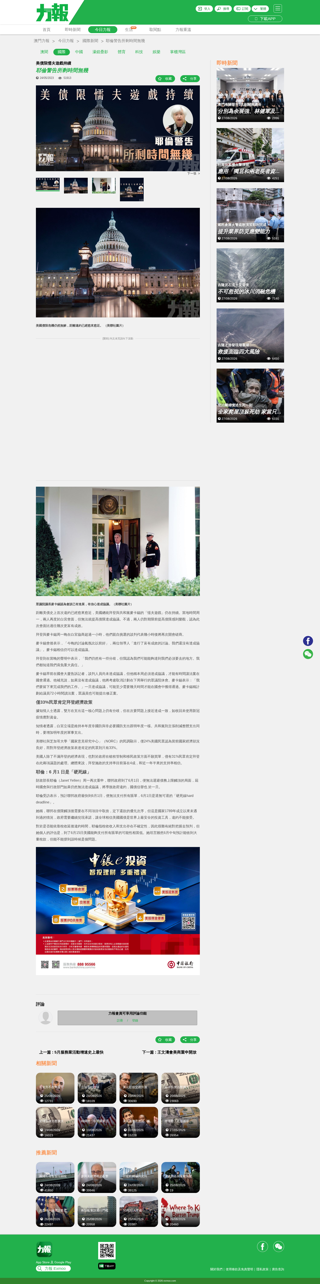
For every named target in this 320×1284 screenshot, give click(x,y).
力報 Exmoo (55, 1268)
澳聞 (44, 52)
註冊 (120, 1020)
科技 (139, 52)
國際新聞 (90, 41)
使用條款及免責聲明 (239, 1269)
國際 (62, 52)
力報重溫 (183, 29)
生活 (130, 29)
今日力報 (103, 29)
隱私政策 (262, 1269)
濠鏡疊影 (100, 52)
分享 (193, 78)
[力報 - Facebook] (308, 640)
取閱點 (155, 29)
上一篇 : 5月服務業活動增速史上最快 (71, 1052)
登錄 (135, 1020)
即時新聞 (73, 29)
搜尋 (226, 8)
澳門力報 (41, 41)
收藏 (168, 78)
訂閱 (245, 8)
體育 (122, 52)
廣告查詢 (278, 1269)
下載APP (267, 19)
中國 (79, 52)
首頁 (47, 29)
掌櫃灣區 (178, 52)
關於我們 (216, 1269)
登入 (207, 8)
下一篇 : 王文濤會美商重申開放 (169, 1052)
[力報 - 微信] (308, 654)
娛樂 (156, 52)
